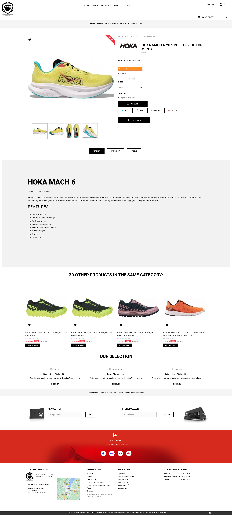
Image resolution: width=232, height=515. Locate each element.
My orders (121, 476)
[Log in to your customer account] (221, 4)
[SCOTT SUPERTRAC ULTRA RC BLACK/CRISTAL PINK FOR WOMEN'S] (138, 308)
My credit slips (123, 482)
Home (99, 23)
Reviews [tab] (133, 151)
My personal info (124, 488)
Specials (90, 476)
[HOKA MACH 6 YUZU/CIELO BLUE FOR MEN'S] (39, 131)
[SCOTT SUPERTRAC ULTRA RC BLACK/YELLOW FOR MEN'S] (46, 308)
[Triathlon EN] (177, 369)
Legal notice (91, 482)
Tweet (126, 110)
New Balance (169, 339)
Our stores (136, 120)
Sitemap (90, 494)
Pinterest (174, 110)
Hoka (143, 53)
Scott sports (31, 339)
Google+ (156, 110)
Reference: (122, 36)
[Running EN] (55, 369)
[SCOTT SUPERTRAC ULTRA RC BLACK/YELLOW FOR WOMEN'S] (92, 308)
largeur (122, 94)
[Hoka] (129, 45)
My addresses (123, 485)
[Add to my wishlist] (30, 40)
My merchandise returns (126, 479)
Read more (140, 392)
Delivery (89, 479)
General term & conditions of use (98, 488)
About (89, 491)
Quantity (122, 74)
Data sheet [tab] (115, 151)
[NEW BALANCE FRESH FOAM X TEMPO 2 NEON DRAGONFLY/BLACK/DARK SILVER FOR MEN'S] (184, 308)
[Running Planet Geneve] (11, 8)
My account (125, 472)
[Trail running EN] (115, 369)
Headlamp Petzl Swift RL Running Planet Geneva (118, 392)
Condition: (142, 36)
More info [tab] (97, 151)
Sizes (121, 82)
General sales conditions (95, 485)
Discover (55, 384)
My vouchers (122, 491)
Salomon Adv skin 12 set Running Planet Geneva (118, 395)
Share (140, 110)
